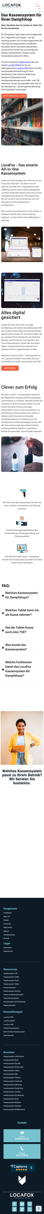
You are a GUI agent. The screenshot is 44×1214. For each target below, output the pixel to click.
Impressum (8, 948)
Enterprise (7, 924)
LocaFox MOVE (14, 65)
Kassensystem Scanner (12, 991)
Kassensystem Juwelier (12, 1092)
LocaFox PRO (22, 68)
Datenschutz (8, 951)
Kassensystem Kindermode (13, 1067)
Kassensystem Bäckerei (12, 1102)
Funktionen (8, 913)
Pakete (6, 920)
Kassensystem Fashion (12, 1077)
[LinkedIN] (22, 1204)
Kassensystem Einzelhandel (14, 1095)
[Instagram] (29, 1204)
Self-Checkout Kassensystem (14, 1032)
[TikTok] (22, 1209)
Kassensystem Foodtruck (13, 1081)
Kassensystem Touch (11, 980)
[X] (29, 1209)
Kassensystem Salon (11, 1060)
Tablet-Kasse (25, 62)
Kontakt (6, 938)
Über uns (7, 916)
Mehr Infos (10, 368)
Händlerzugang (9, 935)
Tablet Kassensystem (11, 1028)
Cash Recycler (9, 1035)
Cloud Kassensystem (11, 998)
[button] (38, 6)
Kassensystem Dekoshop (13, 1084)
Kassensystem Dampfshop (13, 1088)
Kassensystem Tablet (11, 984)
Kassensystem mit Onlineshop (14, 1002)
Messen (6, 931)
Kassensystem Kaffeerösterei (14, 1109)
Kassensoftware (9, 987)
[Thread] (14, 1209)
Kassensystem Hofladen (12, 1106)
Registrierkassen (10, 1005)
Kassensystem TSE (10, 973)
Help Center (8, 927)
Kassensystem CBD (11, 1074)
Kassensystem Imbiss (11, 1070)
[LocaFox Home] (11, 5)
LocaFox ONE (8, 1024)
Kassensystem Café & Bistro (14, 1056)
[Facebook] (14, 1204)
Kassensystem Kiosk (11, 1099)
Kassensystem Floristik (12, 1063)
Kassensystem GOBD (11, 977)
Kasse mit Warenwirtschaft (13, 994)
